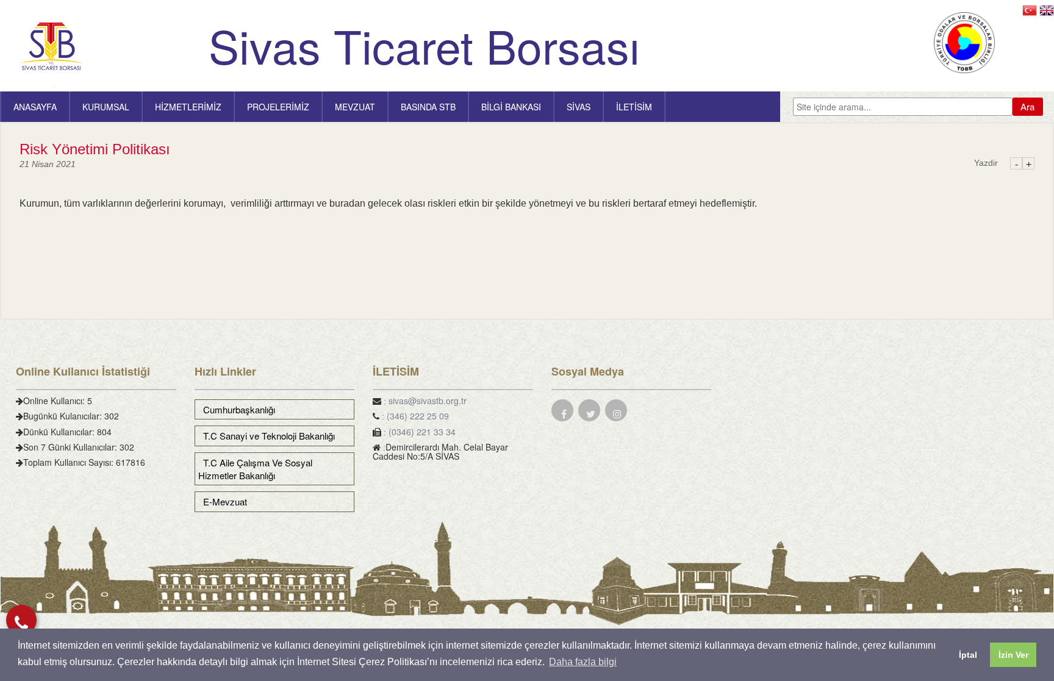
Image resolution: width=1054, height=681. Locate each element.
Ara (1027, 106)
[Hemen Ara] (21, 620)
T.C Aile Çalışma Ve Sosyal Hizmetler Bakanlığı (255, 469)
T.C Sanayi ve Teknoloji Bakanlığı (266, 435)
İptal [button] (968, 655)
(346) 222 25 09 (418, 416)
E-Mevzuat (222, 501)
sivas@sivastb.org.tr (428, 400)
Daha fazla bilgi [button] (583, 662)
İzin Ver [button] (1013, 655)
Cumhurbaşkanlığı (236, 409)
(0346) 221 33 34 (422, 432)
